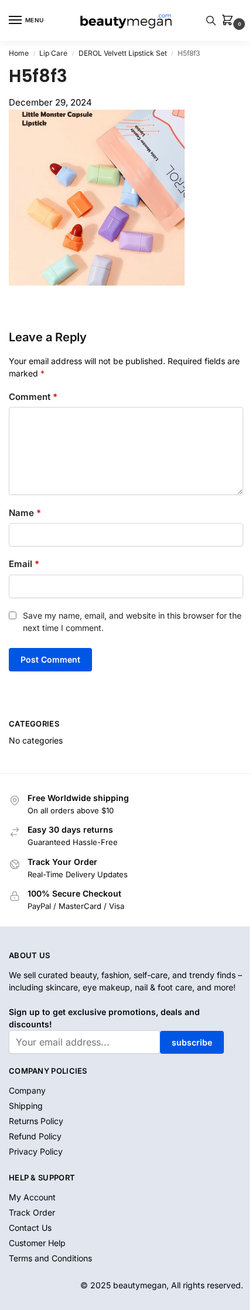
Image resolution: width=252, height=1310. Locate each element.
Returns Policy (36, 1121)
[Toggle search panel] (211, 20)
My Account (32, 1197)
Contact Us (30, 1228)
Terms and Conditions (50, 1258)
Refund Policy (35, 1136)
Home (19, 53)
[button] (229, 20)
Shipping (26, 1106)
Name (25, 512)
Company (27, 1090)
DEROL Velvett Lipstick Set (123, 53)
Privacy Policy (36, 1151)
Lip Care (53, 53)
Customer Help (37, 1243)
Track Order (32, 1212)
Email (24, 563)
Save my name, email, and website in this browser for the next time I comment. (132, 621)
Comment (33, 396)
